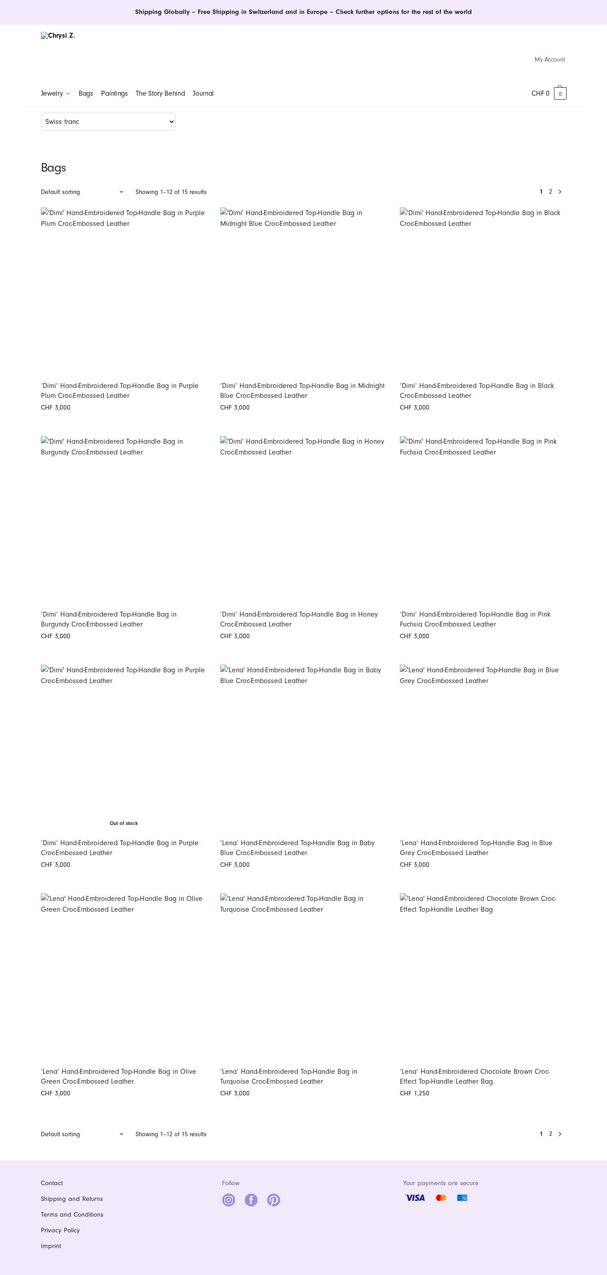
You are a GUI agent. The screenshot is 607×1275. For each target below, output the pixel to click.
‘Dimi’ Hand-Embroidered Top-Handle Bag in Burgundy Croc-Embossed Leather (109, 619)
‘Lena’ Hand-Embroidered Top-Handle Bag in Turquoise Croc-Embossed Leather (288, 1076)
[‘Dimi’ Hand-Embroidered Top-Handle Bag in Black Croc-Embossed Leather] (483, 290)
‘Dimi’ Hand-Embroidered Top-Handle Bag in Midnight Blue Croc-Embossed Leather (302, 391)
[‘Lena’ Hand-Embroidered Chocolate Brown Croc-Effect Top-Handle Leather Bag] (483, 976)
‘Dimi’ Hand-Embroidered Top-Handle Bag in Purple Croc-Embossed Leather (120, 848)
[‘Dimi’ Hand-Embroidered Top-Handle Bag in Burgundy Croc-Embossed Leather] (124, 519)
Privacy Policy (60, 1230)
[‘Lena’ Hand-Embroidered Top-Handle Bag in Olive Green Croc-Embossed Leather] (124, 976)
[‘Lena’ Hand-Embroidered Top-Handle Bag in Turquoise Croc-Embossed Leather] (303, 976)
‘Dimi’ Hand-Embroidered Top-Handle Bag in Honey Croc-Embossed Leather (299, 619)
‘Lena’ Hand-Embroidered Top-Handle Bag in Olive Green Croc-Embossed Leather (118, 1076)
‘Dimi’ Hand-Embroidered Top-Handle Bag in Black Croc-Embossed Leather (477, 391)
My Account (550, 59)
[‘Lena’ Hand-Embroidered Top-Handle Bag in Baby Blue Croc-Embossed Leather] (303, 748)
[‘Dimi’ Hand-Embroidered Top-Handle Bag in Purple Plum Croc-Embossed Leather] (124, 290)
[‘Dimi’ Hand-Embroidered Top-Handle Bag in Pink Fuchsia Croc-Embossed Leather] (483, 519)
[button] (549, 93)
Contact (52, 1183)
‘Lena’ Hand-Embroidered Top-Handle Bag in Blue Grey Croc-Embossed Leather (476, 848)
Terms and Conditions (72, 1214)
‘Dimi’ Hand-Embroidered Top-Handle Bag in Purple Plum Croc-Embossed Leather (120, 391)
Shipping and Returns (72, 1199)
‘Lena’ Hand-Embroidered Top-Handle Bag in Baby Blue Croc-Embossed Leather (297, 848)
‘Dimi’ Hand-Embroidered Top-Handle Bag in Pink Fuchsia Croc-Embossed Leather (475, 619)
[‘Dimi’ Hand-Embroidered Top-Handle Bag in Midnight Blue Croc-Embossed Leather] (303, 290)
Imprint (51, 1246)
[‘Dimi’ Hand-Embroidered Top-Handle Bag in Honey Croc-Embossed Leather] (303, 519)
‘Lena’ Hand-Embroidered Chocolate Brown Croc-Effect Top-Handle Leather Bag (474, 1076)
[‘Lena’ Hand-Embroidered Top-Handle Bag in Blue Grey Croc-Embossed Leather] (483, 748)
